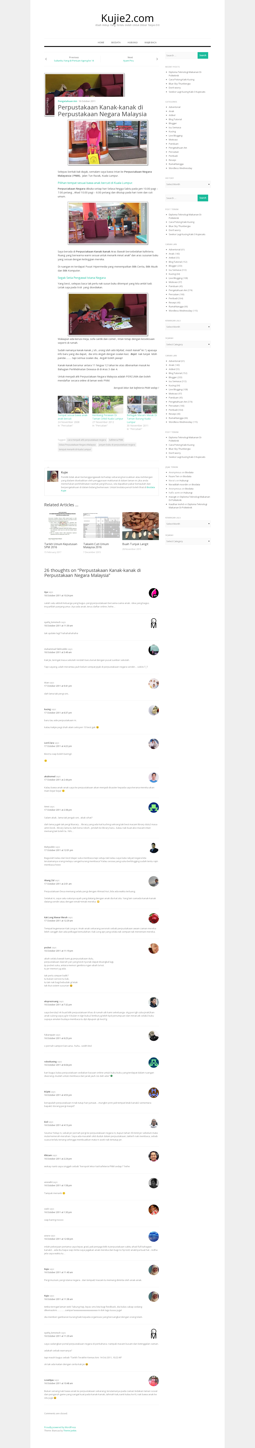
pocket (47, 947)
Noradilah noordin (178, 484)
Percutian (174, 151)
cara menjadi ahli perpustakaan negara (86, 439)
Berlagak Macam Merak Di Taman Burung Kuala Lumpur (142, 418)
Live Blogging (175, 135)
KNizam (48, 1155)
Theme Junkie (69, 1430)
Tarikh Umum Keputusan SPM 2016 (60, 545)
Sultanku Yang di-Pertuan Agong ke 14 (74, 60)
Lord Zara (49, 742)
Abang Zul (49, 880)
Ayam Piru (128, 60)
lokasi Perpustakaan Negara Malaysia (77, 444)
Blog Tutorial (175, 119)
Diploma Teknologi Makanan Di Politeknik (188, 506)
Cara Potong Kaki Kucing (181, 79)
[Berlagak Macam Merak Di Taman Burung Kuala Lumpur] (142, 404)
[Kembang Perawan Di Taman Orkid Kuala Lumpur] (107, 404)
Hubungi (133, 42)
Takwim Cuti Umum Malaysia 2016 (96, 545)
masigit (172, 496)
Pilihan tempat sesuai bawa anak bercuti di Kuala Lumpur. (95, 183)
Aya (46, 592)
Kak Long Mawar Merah (55, 917)
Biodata (116, 42)
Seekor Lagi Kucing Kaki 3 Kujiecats (187, 91)
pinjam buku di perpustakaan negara (117, 444)
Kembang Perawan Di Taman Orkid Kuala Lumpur (107, 416)
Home (101, 42)
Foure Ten (174, 476)
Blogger (173, 123)
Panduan (173, 143)
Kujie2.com (127, 18)
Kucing (172, 131)
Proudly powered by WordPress (60, 1427)
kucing (47, 709)
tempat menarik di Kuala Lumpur (75, 449)
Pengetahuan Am (67, 101)
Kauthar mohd (176, 504)
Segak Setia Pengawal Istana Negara (82, 278)
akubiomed (49, 776)
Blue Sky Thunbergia (179, 83)
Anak (171, 111)
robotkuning (50, 1061)
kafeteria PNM (116, 439)
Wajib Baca (150, 42)
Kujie (64, 472)
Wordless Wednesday (180, 168)
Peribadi (173, 155)
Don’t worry (175, 87)
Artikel (172, 115)
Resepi (172, 160)
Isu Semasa (175, 127)
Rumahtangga (176, 164)
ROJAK (47, 1091)
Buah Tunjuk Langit (135, 544)
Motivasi (173, 139)
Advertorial (174, 107)
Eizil (46, 1121)
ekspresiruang (51, 1001)
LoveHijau (49, 1380)
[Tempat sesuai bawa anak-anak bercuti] (73, 404)
